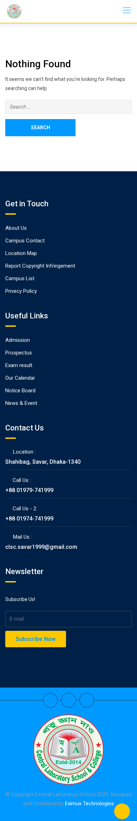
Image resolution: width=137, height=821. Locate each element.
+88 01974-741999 (29, 518)
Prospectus (18, 353)
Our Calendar (20, 378)
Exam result (18, 365)
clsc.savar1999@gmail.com (41, 547)
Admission (17, 340)
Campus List (19, 278)
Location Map (21, 253)
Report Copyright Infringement (40, 266)
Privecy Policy (21, 291)
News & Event (21, 403)
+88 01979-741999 (29, 490)
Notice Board (20, 390)
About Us (16, 228)
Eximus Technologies (89, 803)
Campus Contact (25, 240)
